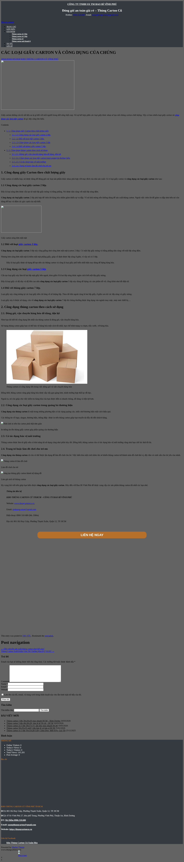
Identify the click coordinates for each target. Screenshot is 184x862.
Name (3, 684)
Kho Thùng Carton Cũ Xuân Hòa (22, 843)
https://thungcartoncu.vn (20, 829)
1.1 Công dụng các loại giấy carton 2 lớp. (31, 135)
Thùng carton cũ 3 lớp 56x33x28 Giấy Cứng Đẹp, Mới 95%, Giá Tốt (35, 730)
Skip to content (7, 22)
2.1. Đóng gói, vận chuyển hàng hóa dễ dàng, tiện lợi (36, 154)
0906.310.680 (79, 15)
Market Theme (18, 847)
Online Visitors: (13, 745)
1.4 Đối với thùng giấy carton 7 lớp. (29, 146)
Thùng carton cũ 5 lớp (19, 36)
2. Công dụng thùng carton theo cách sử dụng (27, 150)
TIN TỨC (9, 44)
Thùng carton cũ (17, 39)
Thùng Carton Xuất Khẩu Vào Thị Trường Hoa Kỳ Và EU (27, 651)
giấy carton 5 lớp (36, 269)
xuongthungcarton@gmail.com (105, 15)
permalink (49, 636)
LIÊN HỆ (9, 46)
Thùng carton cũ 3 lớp (19, 34)
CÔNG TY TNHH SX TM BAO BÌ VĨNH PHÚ (92, 4)
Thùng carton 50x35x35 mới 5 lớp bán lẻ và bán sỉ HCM (30, 728)
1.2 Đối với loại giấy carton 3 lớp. (28, 139)
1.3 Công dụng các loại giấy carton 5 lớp (31, 142)
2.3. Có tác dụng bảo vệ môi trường (29, 162)
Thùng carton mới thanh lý (21, 41)
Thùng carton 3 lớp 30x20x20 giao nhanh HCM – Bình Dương (33, 721)
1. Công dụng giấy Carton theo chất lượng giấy (27, 131)
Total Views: (12, 752)
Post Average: (12, 755)
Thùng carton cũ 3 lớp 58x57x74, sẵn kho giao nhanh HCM (32, 726)
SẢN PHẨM (10, 32)
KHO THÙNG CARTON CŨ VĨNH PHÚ (39, 59)
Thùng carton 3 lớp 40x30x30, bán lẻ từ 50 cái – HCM (29, 723)
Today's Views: (13, 747)
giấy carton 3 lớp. (28, 244)
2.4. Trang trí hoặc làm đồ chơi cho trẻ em (31, 166)
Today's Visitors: (13, 750)
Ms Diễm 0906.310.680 (15, 820)
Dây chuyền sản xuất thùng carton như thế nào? (22, 649)
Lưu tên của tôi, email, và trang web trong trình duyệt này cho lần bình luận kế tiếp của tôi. (42, 695)
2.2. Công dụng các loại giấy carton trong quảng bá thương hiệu (41, 158)
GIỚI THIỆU (10, 29)
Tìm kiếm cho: (7, 710)
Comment (5, 681)
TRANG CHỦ (11, 27)
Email (3, 687)
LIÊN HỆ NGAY (92, 535)
